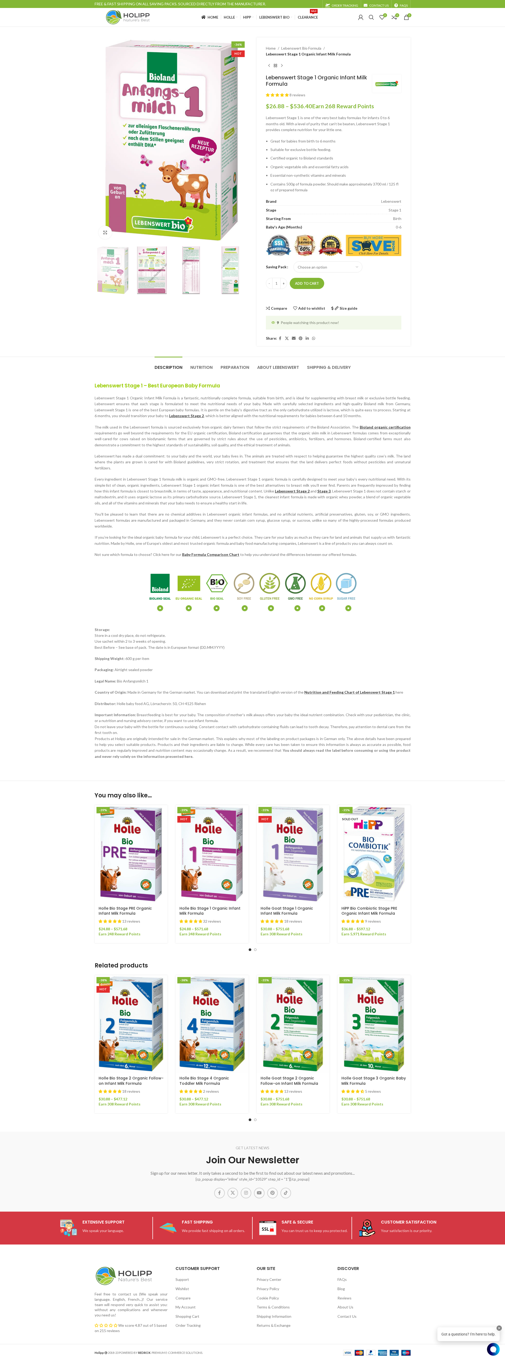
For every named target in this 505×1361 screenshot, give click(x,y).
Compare (183, 1297)
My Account (185, 1307)
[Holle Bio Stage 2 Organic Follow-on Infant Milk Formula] (131, 1024)
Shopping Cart (187, 1316)
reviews (113, 1330)
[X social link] (286, 338)
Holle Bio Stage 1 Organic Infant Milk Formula (209, 911)
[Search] (371, 17)
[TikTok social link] (285, 1193)
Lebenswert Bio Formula (301, 48)
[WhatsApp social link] (313, 338)
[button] (277, 95)
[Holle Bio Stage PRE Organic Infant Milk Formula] (131, 853)
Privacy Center (269, 1279)
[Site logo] (128, 17)
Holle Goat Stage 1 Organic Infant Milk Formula (287, 911)
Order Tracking (188, 1325)
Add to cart (307, 283)
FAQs (342, 1279)
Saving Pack (276, 267)
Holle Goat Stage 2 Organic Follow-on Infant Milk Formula (289, 1080)
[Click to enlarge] (105, 232)
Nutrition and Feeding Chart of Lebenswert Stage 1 (349, 692)
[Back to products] (275, 66)
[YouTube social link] (259, 1193)
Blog (341, 1288)
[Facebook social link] (280, 338)
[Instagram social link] (246, 1193)
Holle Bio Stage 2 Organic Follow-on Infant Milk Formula (131, 1080)
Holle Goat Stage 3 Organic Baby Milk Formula (373, 1080)
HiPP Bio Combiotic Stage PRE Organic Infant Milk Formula (369, 911)
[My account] (360, 17)
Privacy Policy (268, 1288)
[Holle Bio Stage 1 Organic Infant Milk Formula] (212, 853)
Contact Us (347, 1316)
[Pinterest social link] (300, 338)
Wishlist (182, 1288)
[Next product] (282, 66)
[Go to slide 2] (255, 949)
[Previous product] (269, 66)
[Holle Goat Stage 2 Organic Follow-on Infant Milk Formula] (293, 1024)
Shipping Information (274, 1316)
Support (182, 1279)
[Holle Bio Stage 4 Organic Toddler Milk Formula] (212, 1024)
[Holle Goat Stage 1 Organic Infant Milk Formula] (293, 853)
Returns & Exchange (274, 1325)
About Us (345, 1307)
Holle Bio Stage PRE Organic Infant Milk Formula (125, 911)
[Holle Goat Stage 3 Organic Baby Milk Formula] (374, 1024)
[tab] (168, 365)
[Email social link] (293, 338)
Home (271, 48)
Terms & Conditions (273, 1307)
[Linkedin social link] (307, 338)
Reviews (344, 1297)
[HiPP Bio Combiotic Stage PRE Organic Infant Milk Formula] (374, 853)
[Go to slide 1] (250, 949)
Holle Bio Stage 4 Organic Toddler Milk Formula (204, 1080)
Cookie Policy (268, 1297)
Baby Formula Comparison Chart (210, 554)
